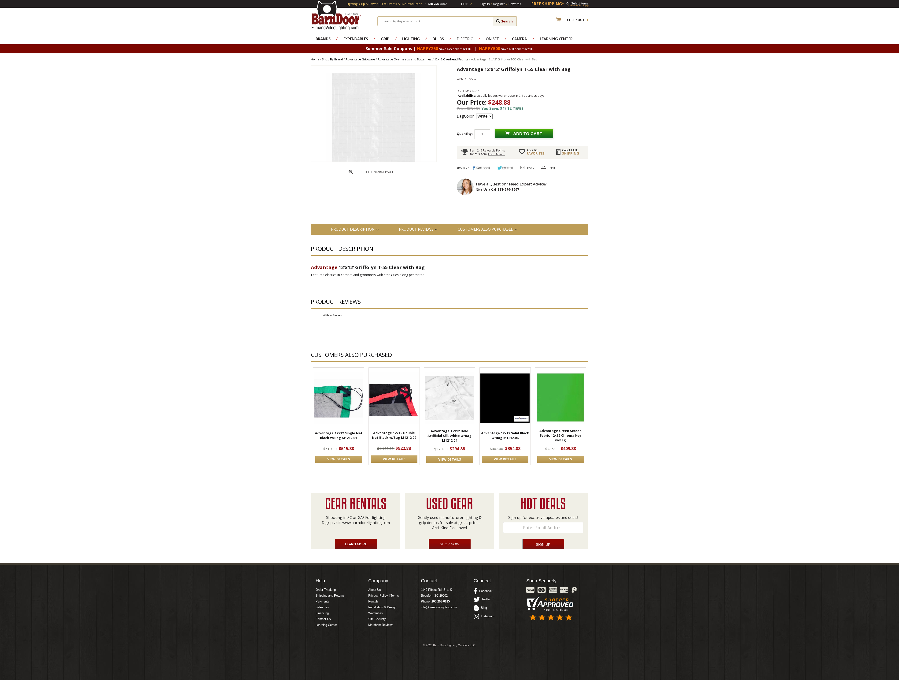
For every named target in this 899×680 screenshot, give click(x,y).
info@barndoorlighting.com (439, 607)
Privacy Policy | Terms (383, 595)
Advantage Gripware (360, 59)
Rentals (373, 601)
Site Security (377, 619)
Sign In (485, 4)
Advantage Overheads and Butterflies (405, 59)
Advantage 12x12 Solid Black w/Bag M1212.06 (505, 435)
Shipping (570, 152)
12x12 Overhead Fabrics (451, 59)
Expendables (355, 38)
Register (499, 4)
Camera (519, 38)
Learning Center (556, 38)
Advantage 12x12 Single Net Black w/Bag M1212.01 (338, 435)
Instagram (486, 616)
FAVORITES (536, 152)
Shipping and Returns (330, 595)
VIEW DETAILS (338, 459)
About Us (374, 589)
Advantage (324, 267)
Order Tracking (326, 589)
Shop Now (449, 544)
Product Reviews (416, 229)
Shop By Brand (332, 59)
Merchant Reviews (380, 625)
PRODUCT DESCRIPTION (353, 229)
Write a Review (466, 79)
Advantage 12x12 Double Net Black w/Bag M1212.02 (394, 435)
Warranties (375, 613)
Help (464, 4)
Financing (322, 613)
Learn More (356, 544)
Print (551, 167)
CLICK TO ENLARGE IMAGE (377, 172)
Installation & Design (382, 607)
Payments (322, 601)
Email (530, 167)
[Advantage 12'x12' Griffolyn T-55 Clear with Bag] (373, 161)
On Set (492, 38)
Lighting (411, 38)
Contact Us (323, 619)
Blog (483, 608)
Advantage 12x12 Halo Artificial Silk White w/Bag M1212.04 (449, 436)
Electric (465, 38)
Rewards (514, 4)
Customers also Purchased (486, 229)
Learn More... (496, 154)
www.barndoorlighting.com (366, 522)
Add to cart (527, 133)
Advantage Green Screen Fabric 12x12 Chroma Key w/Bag (560, 435)
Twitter (485, 599)
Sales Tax (322, 607)
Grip (385, 38)
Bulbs (438, 38)
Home (315, 59)
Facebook (485, 591)
